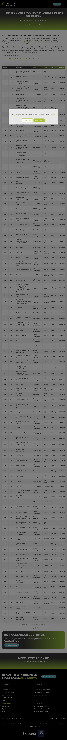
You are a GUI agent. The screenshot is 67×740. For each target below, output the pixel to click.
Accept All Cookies (39, 120)
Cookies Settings (27, 120)
